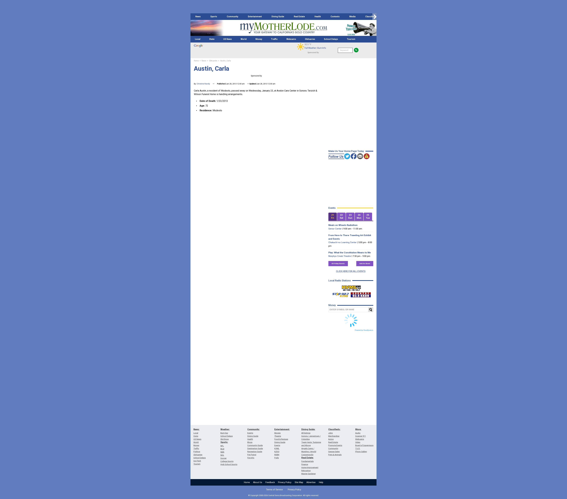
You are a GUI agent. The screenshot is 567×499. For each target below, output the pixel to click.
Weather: (225, 429)
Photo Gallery (361, 451)
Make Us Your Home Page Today (346, 151)
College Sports (226, 461)
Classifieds (370, 16)
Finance (304, 464)
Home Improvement (309, 467)
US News (227, 39)
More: (358, 429)
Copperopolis (307, 455)
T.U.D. (357, 448)
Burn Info (321, 48)
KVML (276, 448)
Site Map (299, 482)
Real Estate (299, 16)
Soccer (223, 458)
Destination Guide (255, 448)
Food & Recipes (281, 439)
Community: (253, 429)
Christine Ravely (203, 84)
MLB (222, 449)
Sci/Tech (197, 461)
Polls (276, 458)
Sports (213, 16)
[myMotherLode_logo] (283, 28)
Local (197, 39)
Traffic (274, 39)
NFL (222, 446)
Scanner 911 (360, 436)
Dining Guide (278, 16)
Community (232, 16)
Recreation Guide (254, 451)
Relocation (306, 470)
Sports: (224, 442)
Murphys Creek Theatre (339, 256)
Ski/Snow (224, 439)
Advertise (311, 482)
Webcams (291, 39)
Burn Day (224, 433)
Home (247, 482)
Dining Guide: (308, 429)
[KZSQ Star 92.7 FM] (339, 294)
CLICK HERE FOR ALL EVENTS (350, 271)
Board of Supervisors (364, 445)
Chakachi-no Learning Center (342, 242)
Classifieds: (334, 429)
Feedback (270, 482)
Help (321, 482)
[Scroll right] (374, 16)
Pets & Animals (335, 455)
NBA (222, 452)
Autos (331, 439)
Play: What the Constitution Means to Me (349, 252)
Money (258, 39)
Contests (335, 16)
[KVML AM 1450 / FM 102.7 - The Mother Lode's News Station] (351, 287)
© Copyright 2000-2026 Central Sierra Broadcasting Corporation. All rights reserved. (283, 495)
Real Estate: (307, 457)
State (211, 39)
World (244, 39)
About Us (257, 482)
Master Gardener (308, 474)
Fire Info (250, 458)
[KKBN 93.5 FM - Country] (360, 294)
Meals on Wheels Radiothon (342, 225)
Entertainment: (282, 429)
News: (196, 429)
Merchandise (333, 436)
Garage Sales (334, 451)
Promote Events (335, 445)
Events (250, 433)
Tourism (351, 39)
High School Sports (228, 464)
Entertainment (255, 16)
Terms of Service (274, 489)
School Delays (331, 39)
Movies (277, 433)
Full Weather (310, 48)
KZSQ (276, 451)
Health (318, 16)
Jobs (330, 433)
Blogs (249, 442)
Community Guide (255, 445)
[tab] (332, 217)
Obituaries (310, 39)
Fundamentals (307, 461)
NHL (222, 455)
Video (357, 442)
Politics (196, 451)
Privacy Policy (284, 482)
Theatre (277, 436)
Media (352, 16)
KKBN (276, 455)
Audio (357, 433)
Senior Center (335, 228)
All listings (305, 433)
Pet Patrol (251, 455)
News (198, 16)
